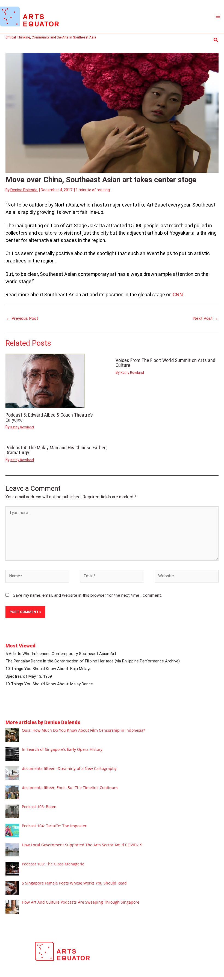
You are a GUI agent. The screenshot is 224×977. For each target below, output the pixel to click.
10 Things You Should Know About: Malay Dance (49, 684)
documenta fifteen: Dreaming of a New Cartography (69, 768)
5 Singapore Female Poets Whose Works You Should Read (74, 883)
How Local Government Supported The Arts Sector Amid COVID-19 (82, 844)
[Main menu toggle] (218, 16)
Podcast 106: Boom (39, 806)
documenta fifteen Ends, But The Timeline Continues (70, 787)
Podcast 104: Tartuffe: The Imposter (54, 825)
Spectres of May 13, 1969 (28, 676)
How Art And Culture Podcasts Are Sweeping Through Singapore (80, 902)
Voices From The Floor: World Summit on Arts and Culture (165, 362)
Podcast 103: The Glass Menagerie (53, 864)
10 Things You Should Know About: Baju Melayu (48, 668)
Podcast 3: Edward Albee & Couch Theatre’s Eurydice (49, 417)
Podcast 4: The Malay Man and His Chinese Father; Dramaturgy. (56, 450)
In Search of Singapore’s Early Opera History (62, 749)
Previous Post (22, 318)
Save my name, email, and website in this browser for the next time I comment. (87, 595)
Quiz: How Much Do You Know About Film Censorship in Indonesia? (83, 730)
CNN (178, 294)
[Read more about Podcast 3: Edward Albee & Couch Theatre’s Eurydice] (45, 380)
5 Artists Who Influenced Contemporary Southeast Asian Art (60, 653)
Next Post (205, 318)
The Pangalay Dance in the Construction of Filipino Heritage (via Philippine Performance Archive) (92, 661)
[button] (216, 40)
